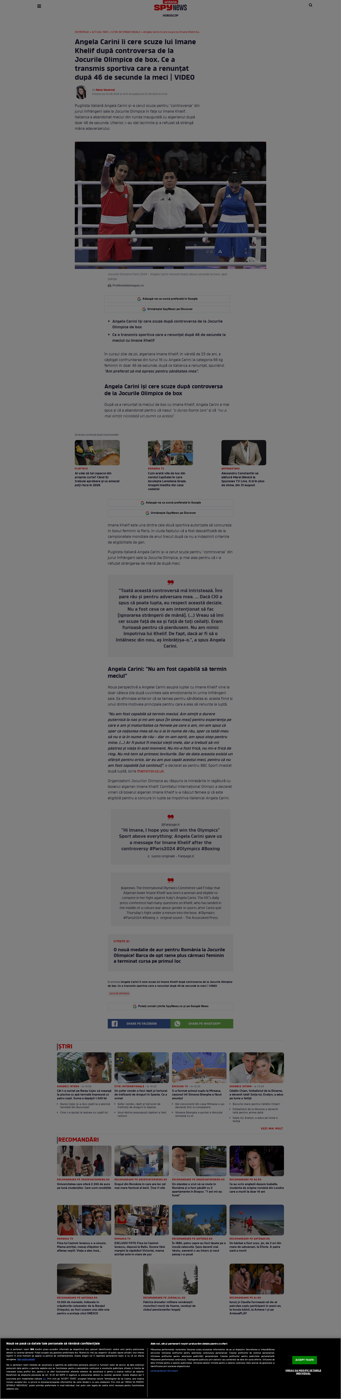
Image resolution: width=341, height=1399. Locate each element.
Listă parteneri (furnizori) (164, 1371)
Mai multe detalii (26, 1359)
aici (44, 1379)
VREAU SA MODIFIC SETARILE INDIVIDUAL (303, 1372)
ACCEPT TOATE (304, 1360)
